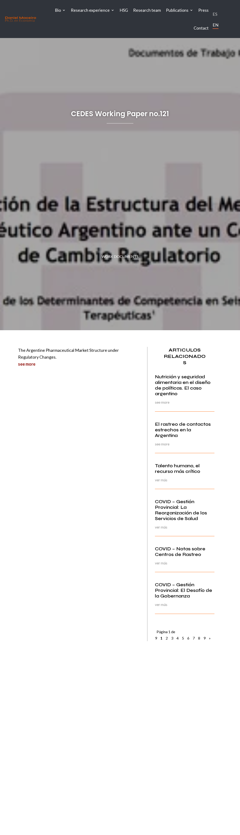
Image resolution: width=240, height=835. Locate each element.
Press (203, 10)
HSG (124, 10)
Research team (147, 10)
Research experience (90, 10)
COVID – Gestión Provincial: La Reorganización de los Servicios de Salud (181, 510)
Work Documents (120, 256)
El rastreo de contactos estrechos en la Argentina (183, 429)
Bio (58, 10)
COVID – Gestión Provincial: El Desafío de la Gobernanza (183, 590)
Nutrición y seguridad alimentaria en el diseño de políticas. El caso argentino (182, 385)
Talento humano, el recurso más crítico (177, 468)
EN (215, 24)
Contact (201, 28)
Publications (177, 10)
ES (215, 14)
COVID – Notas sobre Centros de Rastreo (180, 551)
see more (26, 364)
